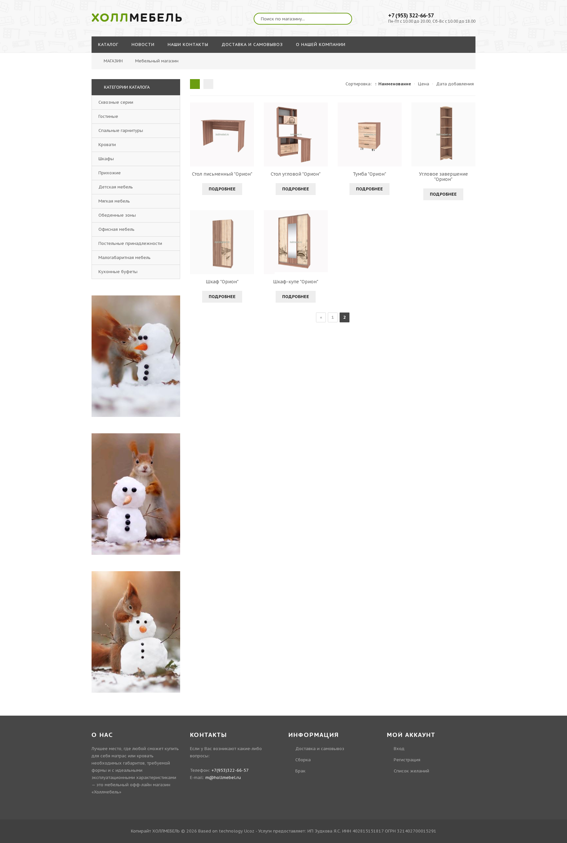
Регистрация (407, 760)
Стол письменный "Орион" (222, 174)
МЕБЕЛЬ (137, 18)
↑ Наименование (393, 84)
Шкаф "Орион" (222, 282)
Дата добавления (455, 84)
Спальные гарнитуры (120, 130)
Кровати (107, 144)
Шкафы (106, 159)
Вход (399, 748)
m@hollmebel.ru (223, 777)
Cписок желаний (411, 771)
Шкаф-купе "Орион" (295, 282)
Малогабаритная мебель (124, 257)
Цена (423, 84)
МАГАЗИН (113, 61)
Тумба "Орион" (369, 174)
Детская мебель (115, 187)
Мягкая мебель (114, 201)
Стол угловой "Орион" (296, 174)
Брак (300, 771)
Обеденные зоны (117, 215)
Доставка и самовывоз (319, 748)
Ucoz (249, 831)
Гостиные (108, 116)
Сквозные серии (115, 102)
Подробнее (222, 189)
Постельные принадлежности (130, 243)
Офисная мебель (116, 229)
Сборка (303, 760)
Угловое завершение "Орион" (443, 176)
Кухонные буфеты (117, 271)
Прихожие (109, 173)
